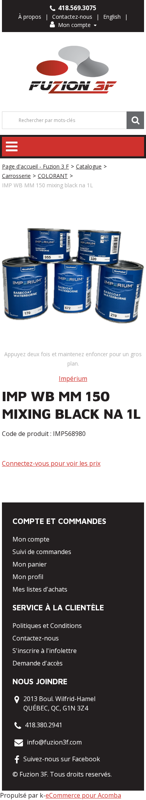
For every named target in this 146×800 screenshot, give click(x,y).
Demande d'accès (37, 663)
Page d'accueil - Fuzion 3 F (35, 166)
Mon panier (29, 564)
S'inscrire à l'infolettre (44, 650)
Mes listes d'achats (39, 589)
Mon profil (27, 576)
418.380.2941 (43, 725)
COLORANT (53, 175)
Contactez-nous (72, 16)
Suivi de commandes (41, 551)
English (112, 16)
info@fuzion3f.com (54, 742)
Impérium (73, 378)
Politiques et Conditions (47, 625)
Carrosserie (16, 175)
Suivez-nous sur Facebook (61, 759)
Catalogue (89, 166)
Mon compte (74, 25)
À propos (29, 16)
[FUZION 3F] (73, 70)
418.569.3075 (76, 8)
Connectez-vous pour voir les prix (51, 463)
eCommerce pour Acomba (83, 795)
